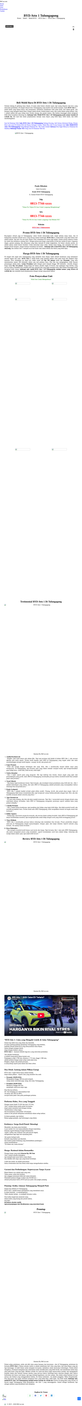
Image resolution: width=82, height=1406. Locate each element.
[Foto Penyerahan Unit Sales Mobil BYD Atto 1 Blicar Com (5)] (22, 522)
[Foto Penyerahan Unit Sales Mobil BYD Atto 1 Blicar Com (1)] (22, 289)
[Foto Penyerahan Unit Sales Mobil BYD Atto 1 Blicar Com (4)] (59, 372)
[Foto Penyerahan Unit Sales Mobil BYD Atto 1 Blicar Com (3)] (22, 372)
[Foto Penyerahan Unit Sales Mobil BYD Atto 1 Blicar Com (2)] (59, 289)
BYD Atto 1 (9, 26)
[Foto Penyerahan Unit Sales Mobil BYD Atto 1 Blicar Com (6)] (59, 522)
